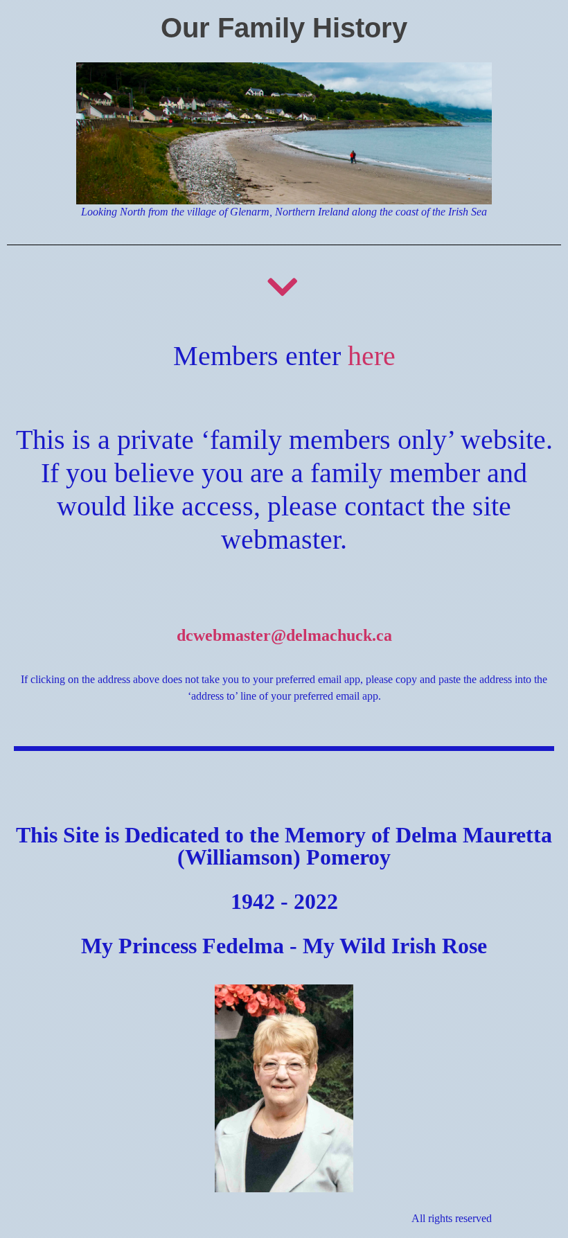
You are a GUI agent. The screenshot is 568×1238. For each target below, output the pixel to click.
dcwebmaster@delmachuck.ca (284, 635)
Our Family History (284, 27)
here (372, 355)
